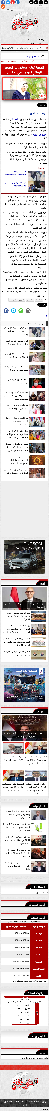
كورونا (35, 134)
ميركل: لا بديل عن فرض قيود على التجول (16, 380)
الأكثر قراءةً (39, 805)
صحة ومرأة (33, 56)
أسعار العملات (37, 904)
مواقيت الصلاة (36, 992)
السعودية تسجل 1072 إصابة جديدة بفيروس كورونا (16, 368)
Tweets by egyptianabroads (34, 1057)
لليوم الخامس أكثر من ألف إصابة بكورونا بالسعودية (15, 183)
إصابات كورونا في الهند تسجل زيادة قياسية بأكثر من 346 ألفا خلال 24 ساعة (16, 434)
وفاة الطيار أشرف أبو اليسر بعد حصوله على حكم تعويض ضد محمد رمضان (16, 395)
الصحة (15, 119)
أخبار (42, 583)
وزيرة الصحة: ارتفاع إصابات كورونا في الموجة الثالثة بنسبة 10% (17, 408)
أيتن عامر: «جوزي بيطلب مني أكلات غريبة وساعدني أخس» (16, 471)
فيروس (42, 134)
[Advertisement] (24, 510)
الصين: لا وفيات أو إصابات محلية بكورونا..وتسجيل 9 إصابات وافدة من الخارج (17, 447)
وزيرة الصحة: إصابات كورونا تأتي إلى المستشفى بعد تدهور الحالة (16, 421)
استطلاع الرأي (37, 886)
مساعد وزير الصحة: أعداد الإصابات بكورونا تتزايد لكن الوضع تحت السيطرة (17, 460)
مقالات (41, 711)
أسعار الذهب (38, 917)
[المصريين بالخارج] (24, 557)
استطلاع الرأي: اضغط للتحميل (35, 892)
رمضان (12, 300)
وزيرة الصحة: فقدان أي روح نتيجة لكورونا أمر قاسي (16, 355)
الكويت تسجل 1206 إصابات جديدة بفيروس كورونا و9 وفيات (15, 173)
